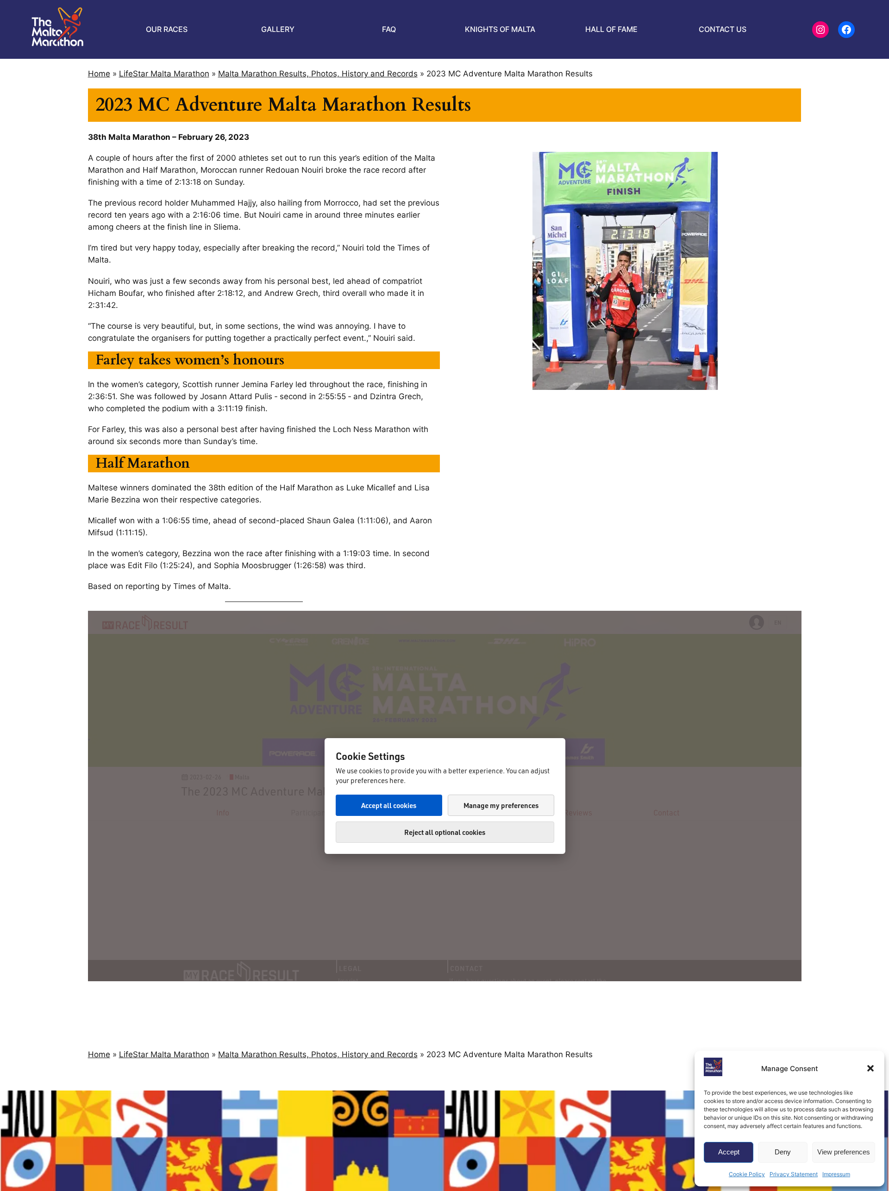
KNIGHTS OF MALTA (500, 29)
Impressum (836, 1174)
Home (99, 73)
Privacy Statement (794, 1174)
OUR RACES (167, 29)
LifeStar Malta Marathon (164, 73)
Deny (783, 1152)
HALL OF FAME (611, 29)
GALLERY (277, 29)
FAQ (389, 29)
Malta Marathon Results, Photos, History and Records (318, 73)
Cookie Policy (747, 1174)
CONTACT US (722, 29)
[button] (870, 1068)
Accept (728, 1152)
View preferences (843, 1152)
